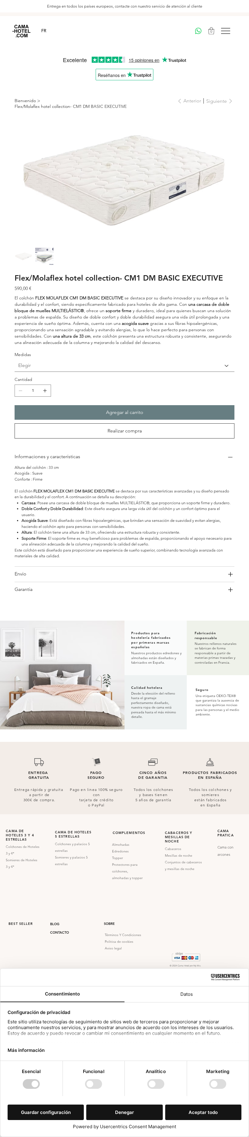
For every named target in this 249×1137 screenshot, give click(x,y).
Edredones (120, 851)
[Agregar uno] (45, 391)
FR (43, 30)
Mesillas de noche (178, 855)
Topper (117, 858)
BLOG (55, 924)
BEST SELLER (21, 924)
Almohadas (120, 844)
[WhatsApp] (198, 31)
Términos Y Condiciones (123, 935)
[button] (211, 30)
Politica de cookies (119, 941)
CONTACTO (59, 932)
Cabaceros (173, 849)
